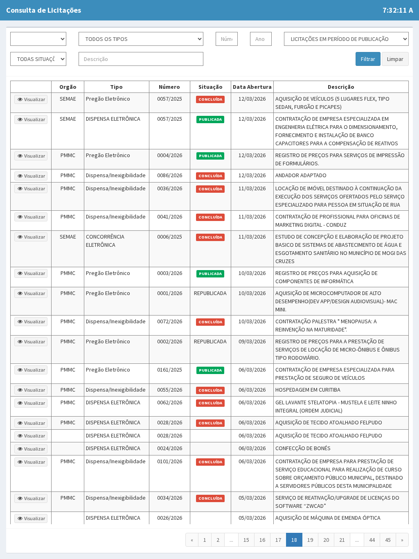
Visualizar (34, 99)
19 (310, 539)
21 (342, 539)
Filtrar (368, 59)
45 (388, 539)
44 (372, 539)
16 (262, 539)
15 (246, 539)
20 (326, 539)
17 (278, 539)
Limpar (395, 59)
